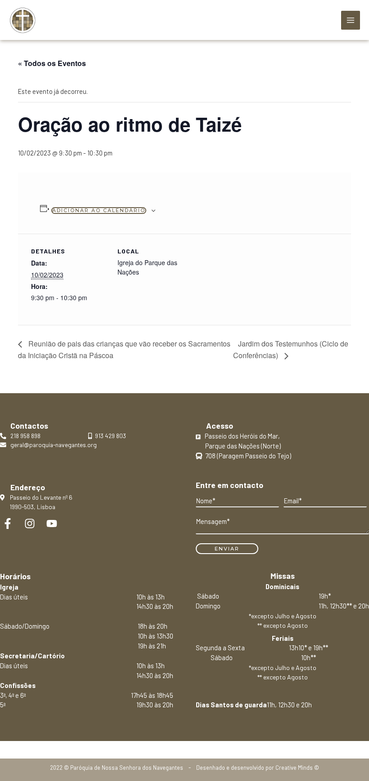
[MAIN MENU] (350, 20)
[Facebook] (7, 523)
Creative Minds (294, 767)
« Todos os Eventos (52, 63)
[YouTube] (51, 523)
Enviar (227, 549)
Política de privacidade (184, 745)
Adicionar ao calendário (98, 210)
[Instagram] (29, 523)
